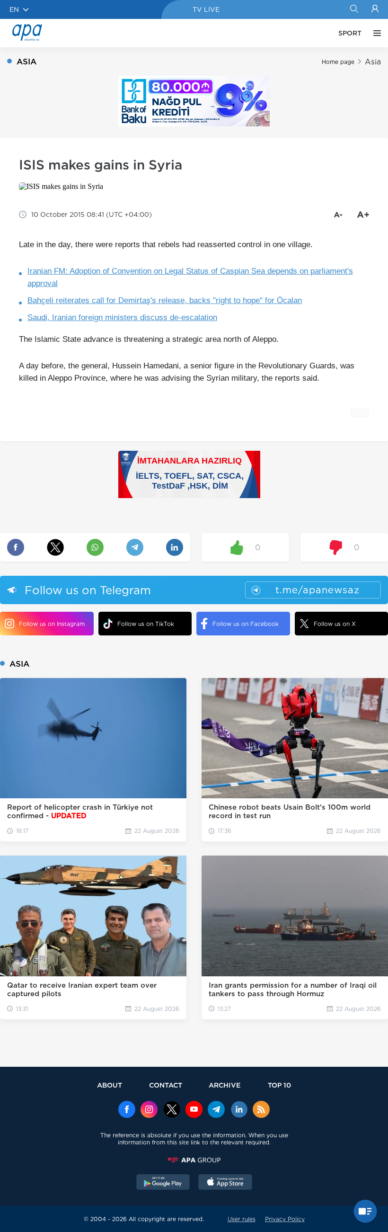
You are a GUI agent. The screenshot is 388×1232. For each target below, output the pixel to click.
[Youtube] (194, 1110)
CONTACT (165, 1085)
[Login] (375, 9)
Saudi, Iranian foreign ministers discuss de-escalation (122, 317)
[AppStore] (225, 1183)
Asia (373, 61)
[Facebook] (126, 1110)
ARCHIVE (225, 1085)
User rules (242, 1219)
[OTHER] (375, 33)
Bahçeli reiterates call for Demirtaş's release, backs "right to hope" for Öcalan (164, 300)
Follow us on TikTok (145, 623)
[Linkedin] (238, 1110)
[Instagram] (149, 1110)
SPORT (350, 33)
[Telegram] (216, 1110)
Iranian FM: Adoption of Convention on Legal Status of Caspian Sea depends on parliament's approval (190, 277)
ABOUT (109, 1085)
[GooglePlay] (163, 1183)
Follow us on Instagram (52, 623)
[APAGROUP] (194, 1160)
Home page (338, 61)
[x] (171, 1110)
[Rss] (261, 1110)
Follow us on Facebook (245, 623)
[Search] (353, 9)
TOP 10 (279, 1085)
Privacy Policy (285, 1219)
